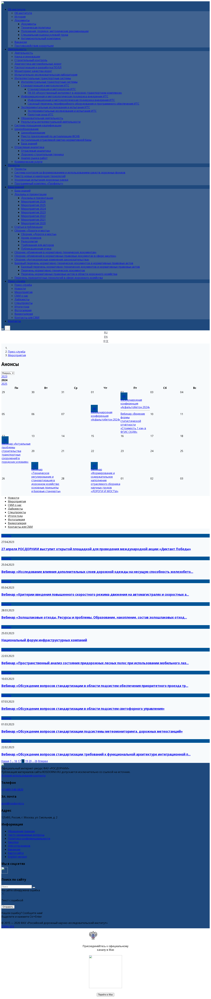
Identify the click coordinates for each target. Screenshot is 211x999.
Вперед (43, 761)
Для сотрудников (19, 846)
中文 (105, 341)
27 (34, 466)
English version (17, 856)
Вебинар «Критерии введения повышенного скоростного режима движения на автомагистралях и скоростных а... (95, 594)
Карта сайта (16, 853)
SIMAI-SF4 (7, 926)
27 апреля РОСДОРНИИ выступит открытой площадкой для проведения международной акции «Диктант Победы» (96, 549)
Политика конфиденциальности (29, 838)
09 (123, 396)
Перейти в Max (105, 994)
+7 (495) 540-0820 (12, 789)
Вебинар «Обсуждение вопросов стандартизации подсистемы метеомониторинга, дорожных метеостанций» (92, 731)
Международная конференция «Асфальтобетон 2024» (105, 415)
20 (30, 761)
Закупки (13, 842)
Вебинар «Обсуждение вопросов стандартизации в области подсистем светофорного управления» (83, 709)
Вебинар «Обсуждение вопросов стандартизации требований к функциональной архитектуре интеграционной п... (96, 754)
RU (106, 332)
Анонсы (6, 535)
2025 (4, 384)
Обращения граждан (21, 831)
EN (106, 337)
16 (15, 761)
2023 (4, 376)
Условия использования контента (23, 775)
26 (35, 761)
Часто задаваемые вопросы (26, 835)
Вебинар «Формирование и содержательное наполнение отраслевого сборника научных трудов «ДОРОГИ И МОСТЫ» (105, 480)
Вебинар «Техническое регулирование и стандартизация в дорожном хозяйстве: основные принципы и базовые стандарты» (46, 480)
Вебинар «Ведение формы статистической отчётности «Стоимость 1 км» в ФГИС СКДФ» (133, 423)
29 (94, 466)
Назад (5, 761)
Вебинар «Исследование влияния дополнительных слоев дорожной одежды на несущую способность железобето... (97, 572)
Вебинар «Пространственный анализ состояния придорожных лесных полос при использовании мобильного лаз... (95, 663)
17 (19, 761)
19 (5, 440)
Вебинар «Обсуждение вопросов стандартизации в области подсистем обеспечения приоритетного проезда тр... (94, 686)
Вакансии (14, 849)
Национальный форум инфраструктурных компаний (44, 640)
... (13, 761)
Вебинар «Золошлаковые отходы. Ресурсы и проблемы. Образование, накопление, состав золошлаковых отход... (94, 617)
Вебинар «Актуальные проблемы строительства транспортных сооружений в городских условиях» (16, 453)
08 (94, 408)
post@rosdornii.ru (12, 803)
